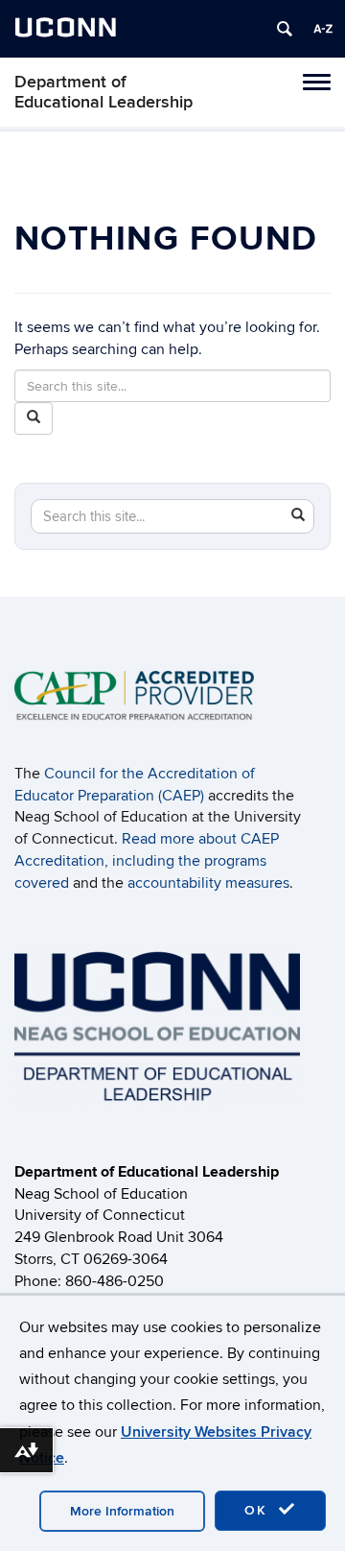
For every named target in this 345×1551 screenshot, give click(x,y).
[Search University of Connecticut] (284, 28)
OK (258, 1510)
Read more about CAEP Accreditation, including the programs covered (146, 861)
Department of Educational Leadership (103, 92)
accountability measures (208, 883)
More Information (122, 1511)
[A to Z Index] (323, 28)
